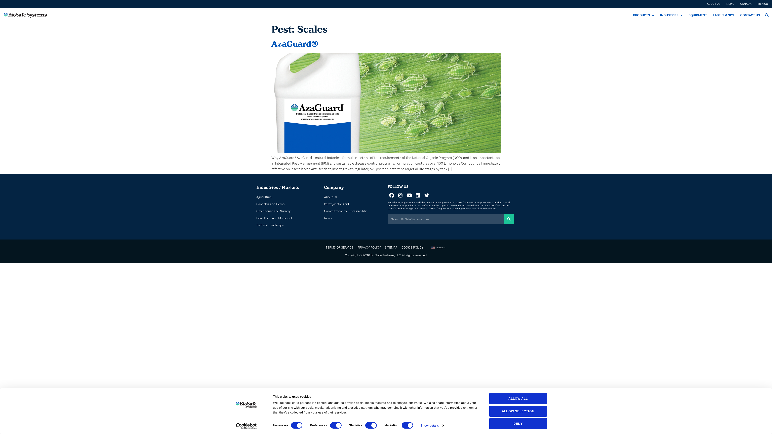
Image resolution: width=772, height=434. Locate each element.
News (328, 218)
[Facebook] (391, 195)
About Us (330, 197)
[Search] (509, 219)
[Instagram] (400, 195)
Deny (518, 423)
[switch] (336, 425)
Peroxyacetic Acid (336, 204)
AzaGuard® (294, 44)
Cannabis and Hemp (270, 204)
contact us (490, 208)
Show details (430, 425)
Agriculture (264, 197)
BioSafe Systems (382, 255)
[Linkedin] (418, 195)
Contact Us (750, 15)
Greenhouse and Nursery (273, 211)
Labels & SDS (723, 15)
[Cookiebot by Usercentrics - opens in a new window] (246, 426)
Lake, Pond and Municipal (274, 218)
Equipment (698, 15)
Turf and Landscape (270, 225)
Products (641, 15)
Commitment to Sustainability (345, 211)
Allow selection (518, 411)
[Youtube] (409, 195)
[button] (766, 15)
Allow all (518, 398)
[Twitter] (426, 195)
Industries (669, 15)
